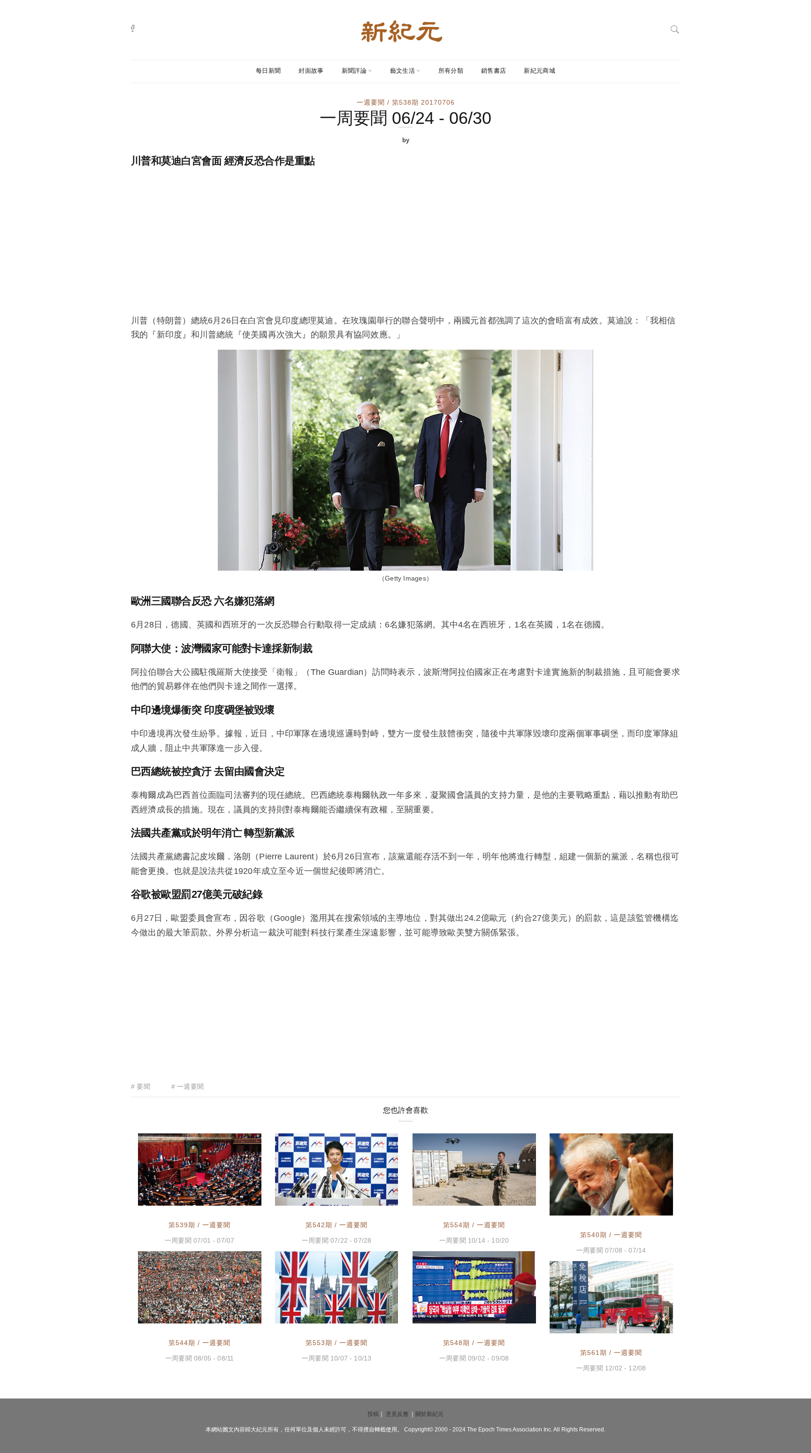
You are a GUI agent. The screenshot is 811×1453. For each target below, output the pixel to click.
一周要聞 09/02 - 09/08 (474, 1358)
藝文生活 (402, 70)
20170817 (235, 1315)
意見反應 (397, 1414)
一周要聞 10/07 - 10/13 (336, 1358)
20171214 (646, 1325)
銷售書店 (493, 70)
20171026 (509, 1197)
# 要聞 (140, 1086)
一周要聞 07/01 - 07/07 (199, 1240)
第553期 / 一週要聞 (336, 1342)
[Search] (675, 28)
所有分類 (450, 70)
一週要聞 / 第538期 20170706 (406, 102)
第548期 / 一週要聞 (474, 1342)
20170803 (371, 1197)
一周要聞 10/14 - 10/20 (474, 1240)
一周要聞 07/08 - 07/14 (611, 1250)
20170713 (235, 1197)
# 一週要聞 (187, 1086)
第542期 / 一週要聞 (336, 1225)
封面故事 (310, 70)
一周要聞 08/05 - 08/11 (199, 1358)
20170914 (509, 1315)
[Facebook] (133, 28)
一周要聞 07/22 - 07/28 (336, 1240)
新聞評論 (354, 70)
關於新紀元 (429, 1414)
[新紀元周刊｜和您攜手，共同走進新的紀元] (402, 30)
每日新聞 (268, 70)
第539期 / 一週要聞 (199, 1225)
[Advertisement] (405, 243)
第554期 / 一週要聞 (474, 1225)
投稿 (373, 1414)
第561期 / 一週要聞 (611, 1352)
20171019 (371, 1315)
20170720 (646, 1207)
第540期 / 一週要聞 (611, 1235)
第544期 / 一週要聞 (199, 1342)
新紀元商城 (539, 70)
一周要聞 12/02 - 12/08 (611, 1368)
